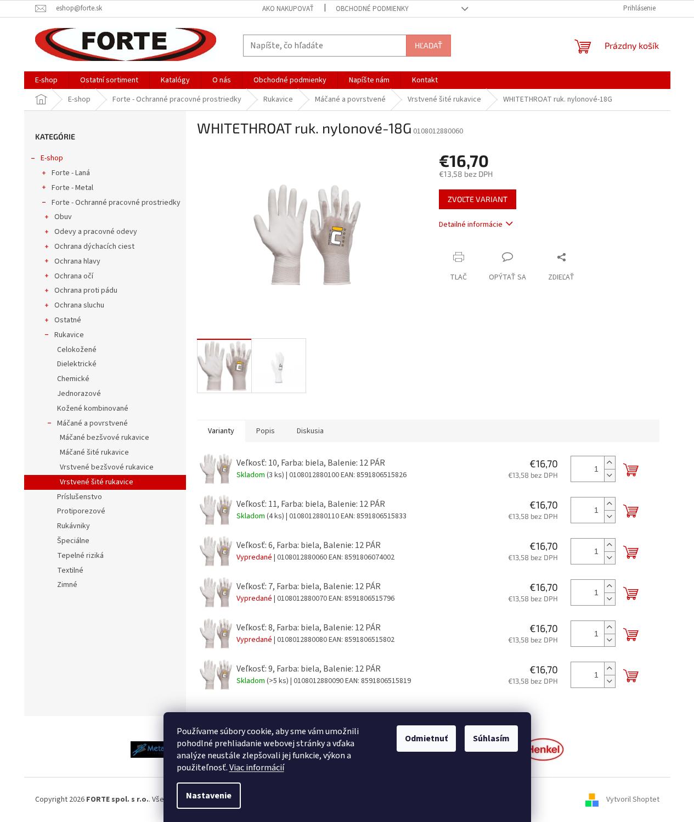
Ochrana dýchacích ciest (94, 246)
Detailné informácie (471, 224)
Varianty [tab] (221, 431)
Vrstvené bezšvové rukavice (107, 467)
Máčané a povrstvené (92, 423)
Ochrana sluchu (79, 305)
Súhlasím (491, 738)
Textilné (70, 570)
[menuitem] (46, 80)
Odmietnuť (426, 738)
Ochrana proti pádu (85, 290)
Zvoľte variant (477, 199)
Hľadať (428, 45)
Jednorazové (79, 393)
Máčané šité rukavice (94, 452)
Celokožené (77, 349)
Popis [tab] (265, 431)
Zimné (67, 584)
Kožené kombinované (92, 408)
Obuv (63, 216)
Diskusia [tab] (310, 431)
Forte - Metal (72, 187)
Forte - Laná (71, 172)
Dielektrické (77, 364)
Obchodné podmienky (372, 9)
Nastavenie (209, 796)
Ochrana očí (73, 276)
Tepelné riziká (80, 555)
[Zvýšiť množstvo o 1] (609, 462)
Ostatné (67, 320)
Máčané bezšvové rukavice (104, 437)
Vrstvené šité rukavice (96, 482)
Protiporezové (81, 511)
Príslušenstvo (79, 496)
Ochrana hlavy (77, 261)
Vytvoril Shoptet (632, 799)
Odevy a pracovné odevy (95, 231)
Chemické (73, 378)
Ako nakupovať (288, 9)
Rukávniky (73, 526)
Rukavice (69, 334)
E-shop (52, 158)
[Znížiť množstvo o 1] (609, 475)
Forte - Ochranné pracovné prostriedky (116, 202)
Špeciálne (73, 540)
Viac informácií (256, 768)
